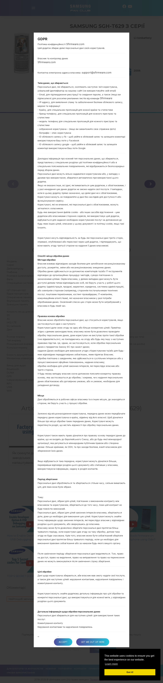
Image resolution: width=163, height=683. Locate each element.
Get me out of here (92, 642)
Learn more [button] (111, 664)
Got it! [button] (130, 672)
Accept (63, 642)
